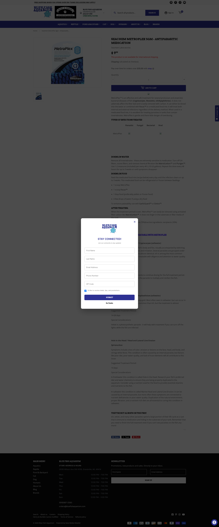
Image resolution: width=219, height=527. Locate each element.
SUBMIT (109, 297)
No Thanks (109, 303)
